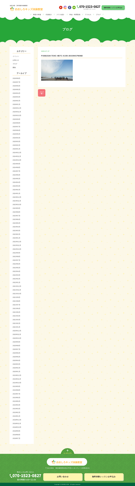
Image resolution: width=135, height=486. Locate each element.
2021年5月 (16, 312)
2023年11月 (17, 201)
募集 (14, 67)
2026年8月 (16, 78)
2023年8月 (16, 212)
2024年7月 (16, 171)
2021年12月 (17, 286)
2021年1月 (16, 327)
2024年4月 (16, 182)
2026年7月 (16, 82)
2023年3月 (16, 230)
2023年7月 (16, 216)
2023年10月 (17, 204)
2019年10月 (17, 383)
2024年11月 (17, 156)
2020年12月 (17, 331)
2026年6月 (16, 86)
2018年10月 (17, 427)
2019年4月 (16, 405)
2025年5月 (16, 134)
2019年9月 (16, 386)
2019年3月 (16, 408)
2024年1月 (16, 193)
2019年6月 (16, 397)
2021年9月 (16, 297)
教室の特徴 (37, 14)
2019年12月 (17, 375)
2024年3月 (16, 186)
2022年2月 (16, 279)
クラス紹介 (60, 14)
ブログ (98, 14)
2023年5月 (16, 223)
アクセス (88, 14)
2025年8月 (16, 123)
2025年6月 (16, 130)
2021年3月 (16, 319)
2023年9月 (16, 208)
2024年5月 (16, 178)
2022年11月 (17, 245)
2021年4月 (16, 316)
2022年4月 (16, 271)
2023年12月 (17, 197)
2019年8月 (16, 390)
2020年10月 (17, 338)
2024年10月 (17, 160)
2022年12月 (17, 241)
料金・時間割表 (75, 14)
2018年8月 (16, 435)
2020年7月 (16, 349)
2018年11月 (17, 423)
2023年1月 (16, 238)
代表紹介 (49, 14)
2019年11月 (17, 379)
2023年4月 (16, 227)
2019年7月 (16, 394)
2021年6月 (16, 308)
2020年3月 (16, 364)
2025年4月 (16, 138)
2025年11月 (17, 112)
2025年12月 (17, 108)
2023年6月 (16, 219)
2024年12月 (17, 152)
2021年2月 (16, 323)
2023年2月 (16, 234)
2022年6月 (16, 264)
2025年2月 (16, 145)
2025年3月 (16, 141)
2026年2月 (16, 101)
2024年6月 (16, 175)
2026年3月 (16, 97)
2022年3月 (16, 275)
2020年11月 (17, 334)
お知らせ (16, 60)
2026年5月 (16, 89)
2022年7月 (16, 260)
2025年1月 (16, 149)
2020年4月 (16, 360)
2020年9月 (16, 342)
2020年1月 (16, 371)
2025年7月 (16, 126)
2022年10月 (17, 249)
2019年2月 (16, 412)
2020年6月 (16, 353)
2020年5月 (16, 357)
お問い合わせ (63, 477)
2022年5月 (16, 268)
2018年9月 (16, 431)
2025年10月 (17, 115)
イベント (16, 56)
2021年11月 (17, 290)
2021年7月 (16, 305)
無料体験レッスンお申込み (113, 7)
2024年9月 (16, 164)
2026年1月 (16, 104)
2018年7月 (16, 438)
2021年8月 (16, 301)
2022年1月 (16, 282)
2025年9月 (16, 119)
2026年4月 (16, 93)
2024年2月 (16, 189)
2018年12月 (17, 420)
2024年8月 (16, 167)
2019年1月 (16, 416)
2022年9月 (16, 253)
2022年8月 (16, 256)
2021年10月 (17, 293)
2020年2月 (16, 368)
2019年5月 (16, 401)
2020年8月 (16, 345)
